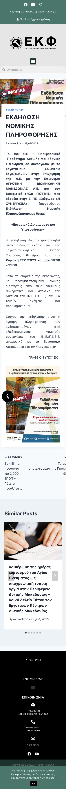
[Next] (55, 576)
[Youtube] (33, 4)
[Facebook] (25, 4)
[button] (33, 61)
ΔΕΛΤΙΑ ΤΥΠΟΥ (15, 110)
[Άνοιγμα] (8, 396)
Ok (34, 783)
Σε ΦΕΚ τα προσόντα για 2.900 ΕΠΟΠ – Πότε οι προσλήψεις (13, 473)
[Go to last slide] (11, 576)
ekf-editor (15, 143)
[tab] (26, 633)
